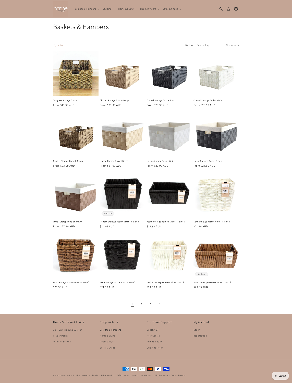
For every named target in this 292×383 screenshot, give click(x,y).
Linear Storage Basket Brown (67, 221)
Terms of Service (62, 341)
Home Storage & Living (70, 375)
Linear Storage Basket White (161, 161)
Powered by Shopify (89, 375)
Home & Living (107, 335)
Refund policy (123, 375)
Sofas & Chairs (107, 347)
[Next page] (159, 304)
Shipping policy (161, 375)
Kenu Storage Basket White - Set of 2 (211, 221)
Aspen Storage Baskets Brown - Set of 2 (213, 282)
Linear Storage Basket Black (207, 161)
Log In (196, 329)
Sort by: (189, 44)
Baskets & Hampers (110, 329)
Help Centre (153, 335)
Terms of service (178, 375)
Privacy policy (107, 375)
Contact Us (153, 329)
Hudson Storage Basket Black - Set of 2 (119, 221)
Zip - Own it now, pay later (67, 329)
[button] (87, 8)
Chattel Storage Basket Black (161, 100)
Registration (200, 335)
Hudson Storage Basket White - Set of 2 (166, 282)
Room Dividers (108, 341)
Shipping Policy (155, 347)
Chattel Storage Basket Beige (114, 100)
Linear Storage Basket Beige (114, 161)
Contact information (141, 375)
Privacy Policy (60, 335)
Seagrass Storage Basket (65, 100)
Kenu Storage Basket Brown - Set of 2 (71, 282)
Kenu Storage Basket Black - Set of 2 (118, 282)
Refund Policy (154, 341)
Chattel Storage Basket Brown (68, 161)
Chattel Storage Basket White (208, 100)
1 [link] (132, 304)
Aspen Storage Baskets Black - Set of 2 (166, 221)
